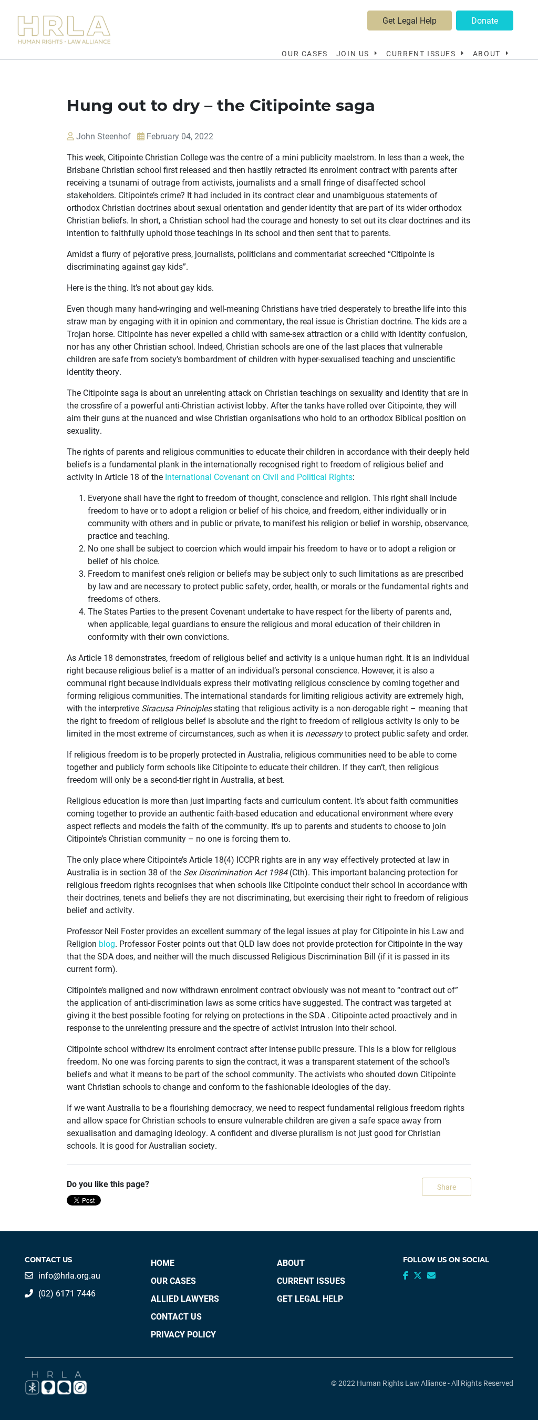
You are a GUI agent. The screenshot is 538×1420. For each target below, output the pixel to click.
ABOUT (291, 1262)
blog (107, 943)
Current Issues (422, 53)
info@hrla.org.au (69, 1275)
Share (446, 1187)
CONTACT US (176, 1316)
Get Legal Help (409, 20)
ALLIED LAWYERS (185, 1298)
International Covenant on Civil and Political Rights (259, 476)
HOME (162, 1262)
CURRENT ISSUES (311, 1280)
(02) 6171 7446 (67, 1293)
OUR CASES (304, 53)
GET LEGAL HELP (310, 1298)
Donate (484, 20)
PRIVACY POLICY (183, 1334)
